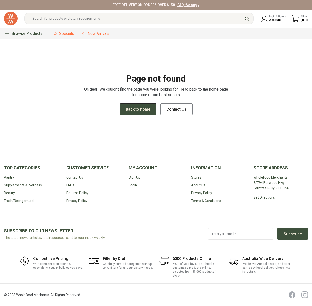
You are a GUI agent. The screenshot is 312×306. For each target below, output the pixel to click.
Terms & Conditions (206, 201)
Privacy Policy (201, 193)
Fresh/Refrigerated (19, 201)
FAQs (70, 185)
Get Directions (264, 197)
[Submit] (247, 18)
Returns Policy (77, 193)
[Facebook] (292, 294)
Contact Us (74, 177)
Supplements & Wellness (23, 185)
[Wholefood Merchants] (11, 19)
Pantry (9, 177)
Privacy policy (76, 201)
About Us (198, 185)
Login (133, 185)
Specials (66, 33)
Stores (196, 177)
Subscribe (293, 234)
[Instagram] (304, 294)
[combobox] (139, 18)
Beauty (9, 193)
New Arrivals (98, 33)
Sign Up (134, 177)
